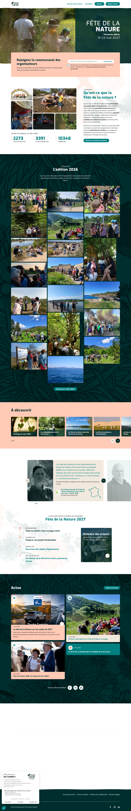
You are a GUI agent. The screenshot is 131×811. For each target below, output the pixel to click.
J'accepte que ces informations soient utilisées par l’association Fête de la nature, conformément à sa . (91, 67)
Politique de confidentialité (99, 794)
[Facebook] (70, 688)
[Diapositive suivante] (118, 441)
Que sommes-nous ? (69, 794)
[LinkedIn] (81, 688)
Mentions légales (114, 794)
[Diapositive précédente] (113, 441)
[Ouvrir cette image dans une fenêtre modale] (29, 201)
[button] (12, 441)
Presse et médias (82, 794)
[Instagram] (75, 688)
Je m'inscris (108, 61)
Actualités (88, 4)
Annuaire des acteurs (74, 4)
